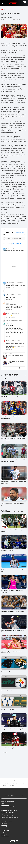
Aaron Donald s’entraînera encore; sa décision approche (11, 417)
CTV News (4, 834)
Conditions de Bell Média (8, 783)
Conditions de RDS (6, 814)
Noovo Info (4, 823)
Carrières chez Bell (16, 781)
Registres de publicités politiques (9, 817)
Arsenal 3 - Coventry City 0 (8, 748)
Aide (2, 803)
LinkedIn (11, 785)
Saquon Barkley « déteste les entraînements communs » (13, 482)
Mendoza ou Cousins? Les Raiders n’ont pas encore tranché (13, 439)
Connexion (17, 232)
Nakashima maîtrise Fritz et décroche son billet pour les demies (12, 631)
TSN (2, 832)
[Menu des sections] (2, 2)
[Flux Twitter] (14, 790)
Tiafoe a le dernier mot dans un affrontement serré (13, 570)
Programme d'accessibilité (7, 806)
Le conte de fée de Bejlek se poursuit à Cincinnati (12, 591)
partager (19, 287)
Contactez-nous (5, 805)
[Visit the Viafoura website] (22, 368)
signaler (24, 287)
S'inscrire (22, 232)
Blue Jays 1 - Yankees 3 (7, 551)
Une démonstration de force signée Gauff (12, 611)
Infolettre (9, 781)
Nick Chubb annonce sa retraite (10, 397)
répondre (8, 287)
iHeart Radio (4, 826)
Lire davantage (21, 333)
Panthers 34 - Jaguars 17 (8, 672)
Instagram (23, 783)
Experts (4, 781)
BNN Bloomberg (5, 835)
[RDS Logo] (13, 3)
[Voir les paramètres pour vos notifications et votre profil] (4, 229)
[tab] (7, 244)
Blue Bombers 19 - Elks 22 (8, 710)
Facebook (17, 783)
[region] (14, 300)
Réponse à (10, 295)
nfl (5, 10)
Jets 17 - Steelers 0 (6, 691)
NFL (2, 10)
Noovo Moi (4, 825)
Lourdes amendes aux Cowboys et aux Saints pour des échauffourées (13, 460)
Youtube (4, 785)
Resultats (24, 4)
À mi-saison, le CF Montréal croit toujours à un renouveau (13, 530)
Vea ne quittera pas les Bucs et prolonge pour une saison (12, 504)
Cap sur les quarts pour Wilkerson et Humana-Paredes (11, 652)
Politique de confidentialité (7, 812)
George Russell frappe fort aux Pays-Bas (12, 729)
